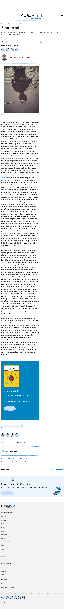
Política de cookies (23, 602)
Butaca (3, 531)
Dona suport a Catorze (7, 587)
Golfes (3, 545)
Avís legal (3, 602)
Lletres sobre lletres (18, 23)
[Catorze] (8, 508)
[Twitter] (3, 49)
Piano (3, 527)
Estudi (3, 538)
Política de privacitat (12, 602)
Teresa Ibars (46, 42)
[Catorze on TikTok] (15, 597)
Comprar (10, 408)
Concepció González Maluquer (20, 57)
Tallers (3, 549)
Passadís (4, 534)
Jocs (2, 553)
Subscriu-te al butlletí (7, 583)
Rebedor (3, 516)
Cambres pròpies (6, 542)
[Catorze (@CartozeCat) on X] (11, 597)
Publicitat (3, 571)
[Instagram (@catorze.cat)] (7, 597)
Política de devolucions (35, 602)
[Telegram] (12, 49)
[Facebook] (17, 49)
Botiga (3, 556)
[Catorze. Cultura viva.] (3, 597)
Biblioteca (9, 23)
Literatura (6, 426)
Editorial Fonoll (17, 426)
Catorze (3, 23)
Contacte (3, 574)
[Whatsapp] (7, 49)
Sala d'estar (4, 520)
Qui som (3, 568)
